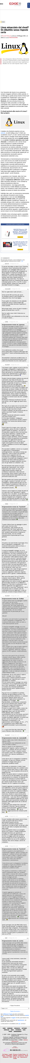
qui (19, 1023)
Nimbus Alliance (15, 1047)
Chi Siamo (5, 1054)
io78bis (6, 321)
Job (18, 1057)
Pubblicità (9, 1055)
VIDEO (24, 1030)
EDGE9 (12, 1030)
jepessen (7, 263)
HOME (4, 1028)
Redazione (21, 1055)
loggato (14, 1017)
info (22, 261)
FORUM (10, 1031)
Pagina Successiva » (15, 1011)
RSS (11, 1057)
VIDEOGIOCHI (17, 1028)
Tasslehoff (7, 364)
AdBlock (15, 1055)
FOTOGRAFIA (18, 1030)
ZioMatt (6, 503)
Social (14, 1057)
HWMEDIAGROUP (17, 1031)
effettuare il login (7, 1014)
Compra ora (20, 237)
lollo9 (6, 938)
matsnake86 (7, 289)
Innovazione (13, 37)
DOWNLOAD (6, 1030)
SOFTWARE (24, 1028)
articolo (3, 133)
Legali (10, 1054)
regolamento (21, 1020)
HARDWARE (9, 1028)
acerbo (6, 816)
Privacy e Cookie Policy (19, 1054)
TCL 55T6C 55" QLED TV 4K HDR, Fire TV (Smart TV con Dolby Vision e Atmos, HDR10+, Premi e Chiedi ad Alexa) (20, 244)
